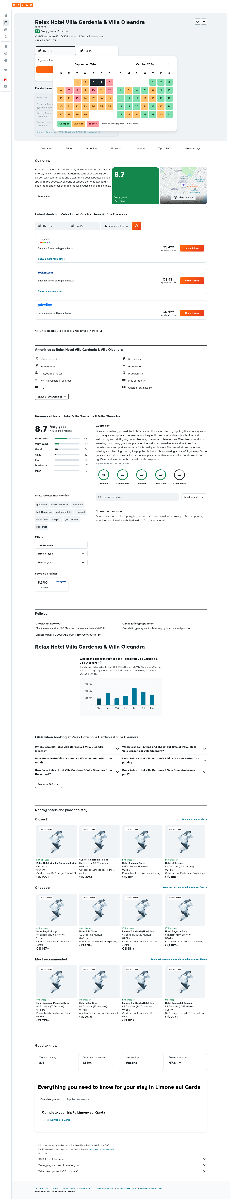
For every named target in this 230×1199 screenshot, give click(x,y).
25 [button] (101, 106)
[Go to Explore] (5, 46)
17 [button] (93, 98)
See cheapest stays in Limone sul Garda (184, 887)
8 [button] (77, 90)
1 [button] (77, 82)
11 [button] (101, 90)
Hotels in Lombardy (104, 1188)
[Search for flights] (5, 15)
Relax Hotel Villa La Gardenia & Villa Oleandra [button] (56, 865)
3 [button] (93, 82)
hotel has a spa (44, 511)
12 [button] (109, 90)
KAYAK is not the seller (51, 1159)
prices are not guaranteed (102, 1149)
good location (72, 519)
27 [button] (61, 114)
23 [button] (85, 106)
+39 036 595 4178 (45, 40)
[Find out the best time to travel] (5, 60)
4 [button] (101, 82)
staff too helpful (64, 511)
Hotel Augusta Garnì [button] (133, 863)
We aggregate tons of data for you (58, 1165)
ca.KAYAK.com (41, 1188)
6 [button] (61, 90)
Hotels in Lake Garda (126, 1188)
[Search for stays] (5, 22)
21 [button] (69, 106)
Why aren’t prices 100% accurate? (58, 1171)
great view (41, 504)
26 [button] (109, 106)
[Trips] (5, 70)
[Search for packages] (5, 36)
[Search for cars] (5, 29)
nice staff (80, 511)
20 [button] (61, 106)
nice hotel (78, 504)
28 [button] (69, 114)
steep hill (56, 519)
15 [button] (77, 98)
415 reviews (62, 31)
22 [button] (77, 106)
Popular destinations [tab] (78, 1099)
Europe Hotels (68, 1188)
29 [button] (77, 114)
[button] (5, 5)
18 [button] (101, 98)
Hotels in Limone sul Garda (56, 1119)
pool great (41, 526)
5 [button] (109, 82)
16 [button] (85, 98)
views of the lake (60, 504)
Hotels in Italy (85, 1188)
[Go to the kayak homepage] (22, 5)
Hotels (55, 1188)
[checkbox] (52, 585)
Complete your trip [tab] (50, 1099)
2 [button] (85, 82)
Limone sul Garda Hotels (151, 1188)
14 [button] (69, 98)
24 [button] (93, 106)
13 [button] (61, 98)
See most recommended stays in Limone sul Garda (179, 958)
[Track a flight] (5, 53)
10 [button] (93, 90)
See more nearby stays (194, 818)
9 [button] (85, 90)
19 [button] (109, 98)
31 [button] (169, 114)
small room (42, 519)
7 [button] (69, 90)
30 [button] (85, 114)
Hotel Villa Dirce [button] (88, 1003)
